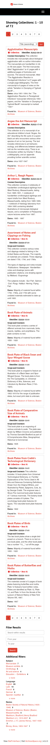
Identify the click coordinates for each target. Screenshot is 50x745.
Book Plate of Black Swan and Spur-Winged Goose (24, 356)
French (9, 689)
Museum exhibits (13, 666)
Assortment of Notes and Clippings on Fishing (21, 234)
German (9, 692)
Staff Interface (14, 741)
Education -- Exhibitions (16, 674)
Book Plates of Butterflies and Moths (24, 567)
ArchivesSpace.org (33, 741)
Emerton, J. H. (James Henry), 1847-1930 (23, 720)
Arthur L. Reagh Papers (20, 175)
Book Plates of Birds (18, 523)
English (9, 684)
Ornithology (11, 668)
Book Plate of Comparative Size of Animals (22, 412)
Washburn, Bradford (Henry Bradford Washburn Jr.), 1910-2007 (21, 716)
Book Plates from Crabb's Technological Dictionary (21, 459)
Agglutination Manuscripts (22, 49)
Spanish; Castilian (14, 694)
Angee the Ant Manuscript (22, 121)
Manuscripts (11, 663)
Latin (8, 686)
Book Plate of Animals (19, 312)
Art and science (13, 671)
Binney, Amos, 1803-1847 (17, 726)
